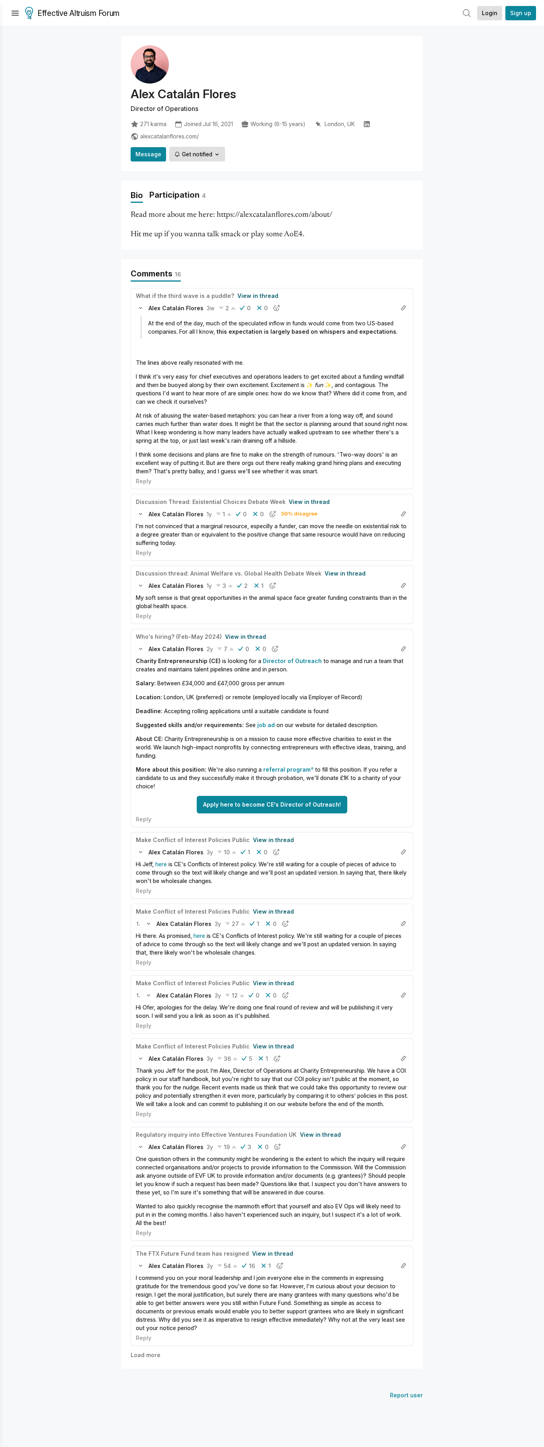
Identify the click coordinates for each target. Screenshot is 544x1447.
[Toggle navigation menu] (15, 13)
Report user (406, 1395)
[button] (140, 308)
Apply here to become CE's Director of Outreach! (272, 804)
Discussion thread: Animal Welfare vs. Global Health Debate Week (228, 573)
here (161, 864)
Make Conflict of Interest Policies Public (193, 839)
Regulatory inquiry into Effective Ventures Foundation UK (216, 1134)
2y (210, 649)
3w (211, 308)
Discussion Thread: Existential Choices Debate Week (211, 501)
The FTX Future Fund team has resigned (192, 1253)
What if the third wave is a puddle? (185, 295)
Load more (145, 1355)
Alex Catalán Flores (176, 308)
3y (210, 852)
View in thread (257, 295)
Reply (143, 481)
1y (209, 514)
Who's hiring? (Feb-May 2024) (179, 636)
